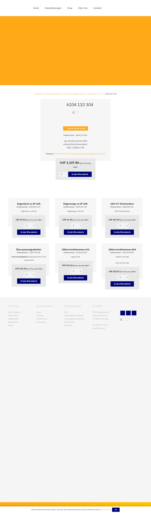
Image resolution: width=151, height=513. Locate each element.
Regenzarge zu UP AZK (75, 203)
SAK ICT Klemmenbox (122, 203)
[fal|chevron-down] (75, 65)
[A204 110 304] (75, 113)
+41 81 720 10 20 (100, 325)
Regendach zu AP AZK (29, 203)
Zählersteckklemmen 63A (75, 249)
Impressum (41, 322)
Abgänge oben (77, 94)
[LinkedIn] (122, 313)
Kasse (10, 325)
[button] (63, 8)
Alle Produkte (14, 312)
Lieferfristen (69, 322)
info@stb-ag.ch (98, 328)
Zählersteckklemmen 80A (122, 249)
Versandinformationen (73, 315)
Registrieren (13, 319)
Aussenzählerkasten (53, 94)
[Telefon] (134, 313)
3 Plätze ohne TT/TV (94, 94)
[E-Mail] (128, 313)
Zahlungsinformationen (74, 319)
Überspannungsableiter (28, 249)
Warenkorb (13, 322)
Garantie (68, 325)
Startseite (38, 94)
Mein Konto (13, 315)
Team (38, 312)
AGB (66, 312)
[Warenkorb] (140, 8)
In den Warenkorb (80, 174)
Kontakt (39, 315)
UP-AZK (66, 94)
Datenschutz (41, 319)
